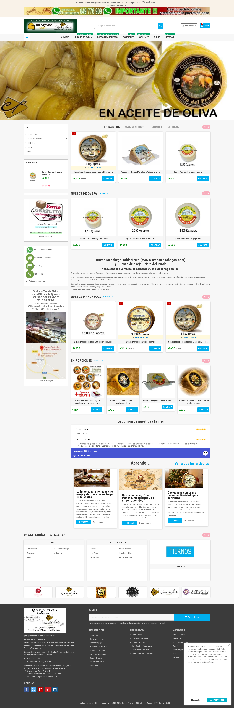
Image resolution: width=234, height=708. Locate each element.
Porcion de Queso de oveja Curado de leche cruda (151, 173)
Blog (174, 654)
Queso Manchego (62, 549)
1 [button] (43, 186)
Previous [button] (204, 127)
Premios (176, 646)
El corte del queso (138, 642)
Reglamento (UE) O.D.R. (98, 647)
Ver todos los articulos (192, 464)
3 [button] (49, 186)
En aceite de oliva (125, 557)
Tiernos (93, 549)
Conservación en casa (140, 638)
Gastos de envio (96, 658)
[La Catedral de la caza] (101, 592)
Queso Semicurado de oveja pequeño (198, 172)
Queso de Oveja (32, 549)
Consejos (190, 521)
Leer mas (83, 522)
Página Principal (179, 635)
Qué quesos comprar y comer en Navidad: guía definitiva (183, 495)
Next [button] (208, 127)
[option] (46, 175)
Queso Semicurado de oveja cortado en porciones (209, 401)
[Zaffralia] (164, 592)
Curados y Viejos (125, 553)
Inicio (54, 542)
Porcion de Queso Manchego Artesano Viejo (103, 401)
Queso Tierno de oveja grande (188, 238)
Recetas (176, 657)
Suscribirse (193, 617)
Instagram (55, 689)
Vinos (29, 557)
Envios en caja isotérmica (141, 650)
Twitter (33, 689)
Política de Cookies (97, 662)
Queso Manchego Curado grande (140, 342)
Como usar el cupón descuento (143, 654)
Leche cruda (94, 557)
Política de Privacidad (98, 654)
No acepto (195, 700)
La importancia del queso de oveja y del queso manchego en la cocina (94, 494)
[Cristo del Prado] (38, 592)
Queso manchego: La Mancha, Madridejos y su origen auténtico (138, 497)
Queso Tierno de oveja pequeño (93, 238)
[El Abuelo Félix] (69, 592)
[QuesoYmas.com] (50, 26)
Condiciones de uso (97, 639)
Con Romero (95, 553)
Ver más (103, 193)
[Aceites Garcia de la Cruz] (196, 592)
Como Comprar (137, 635)
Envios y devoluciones (98, 650)
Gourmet (59, 553)
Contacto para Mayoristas (182, 650)
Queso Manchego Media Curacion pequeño (93, 342)
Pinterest (48, 689)
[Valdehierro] (133, 592)
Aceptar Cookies (217, 700)
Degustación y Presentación (142, 646)
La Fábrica (177, 638)
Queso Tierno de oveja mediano (140, 238)
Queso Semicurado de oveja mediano (104, 172)
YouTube (40, 689)
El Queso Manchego (180, 642)
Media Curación (125, 549)
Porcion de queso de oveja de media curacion (174, 401)
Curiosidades (100, 522)
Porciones (31, 553)
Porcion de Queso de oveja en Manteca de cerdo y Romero (138, 401)
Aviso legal (94, 635)
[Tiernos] (180, 552)
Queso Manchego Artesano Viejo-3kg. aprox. (188, 342)
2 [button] (46, 186)
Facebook (26, 689)
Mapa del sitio (95, 666)
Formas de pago (96, 643)
